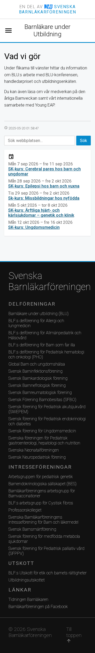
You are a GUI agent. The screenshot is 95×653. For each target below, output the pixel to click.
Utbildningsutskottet (26, 580)
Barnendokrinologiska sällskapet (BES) (42, 483)
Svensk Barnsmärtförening (32, 529)
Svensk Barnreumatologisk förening (40, 392)
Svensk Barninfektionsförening (35, 371)
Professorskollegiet (24, 510)
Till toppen (74, 634)
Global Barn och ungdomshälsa (36, 364)
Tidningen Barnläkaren (28, 599)
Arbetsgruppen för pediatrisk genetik (40, 476)
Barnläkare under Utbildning (47, 30)
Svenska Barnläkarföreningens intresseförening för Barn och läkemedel (43, 520)
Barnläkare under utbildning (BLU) (38, 313)
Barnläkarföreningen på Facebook (38, 606)
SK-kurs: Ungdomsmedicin (34, 227)
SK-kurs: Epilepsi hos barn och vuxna (43, 186)
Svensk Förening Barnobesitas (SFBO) (42, 399)
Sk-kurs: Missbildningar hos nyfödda (43, 198)
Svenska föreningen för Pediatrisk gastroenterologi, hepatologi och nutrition (44, 441)
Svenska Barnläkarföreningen (47, 281)
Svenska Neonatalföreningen (33, 450)
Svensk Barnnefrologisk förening (37, 385)
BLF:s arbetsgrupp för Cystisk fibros (40, 502)
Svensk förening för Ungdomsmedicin (42, 430)
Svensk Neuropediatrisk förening (37, 457)
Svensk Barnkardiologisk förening (38, 378)
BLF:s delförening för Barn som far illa (41, 344)
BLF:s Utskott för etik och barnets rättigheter (47, 572)
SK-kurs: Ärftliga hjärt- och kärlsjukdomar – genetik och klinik (41, 213)
